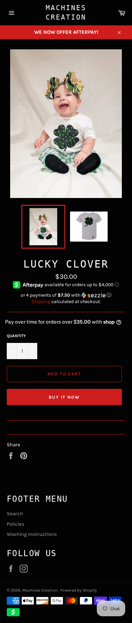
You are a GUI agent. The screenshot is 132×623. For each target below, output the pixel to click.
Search (15, 513)
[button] (66, 295)
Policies (15, 524)
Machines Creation (66, 12)
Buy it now (64, 397)
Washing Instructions (32, 534)
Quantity (16, 335)
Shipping (40, 301)
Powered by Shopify (78, 590)
